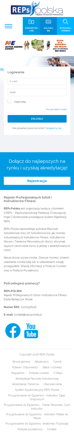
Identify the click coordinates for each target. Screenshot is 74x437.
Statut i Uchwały (52, 367)
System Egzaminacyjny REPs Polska (37, 389)
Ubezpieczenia (52, 384)
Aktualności (42, 361)
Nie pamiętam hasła (56, 109)
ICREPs (8, 212)
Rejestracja (37, 181)
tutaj (28, 261)
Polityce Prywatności (25, 270)
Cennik (57, 361)
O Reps (58, 372)
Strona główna (21, 361)
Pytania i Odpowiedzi (25, 367)
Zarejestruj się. (53, 128)
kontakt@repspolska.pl (28, 314)
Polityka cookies (39, 372)
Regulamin (17, 372)
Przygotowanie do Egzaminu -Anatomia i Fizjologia (37, 423)
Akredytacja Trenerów (25, 384)
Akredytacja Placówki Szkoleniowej (37, 378)
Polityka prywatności (30, 429)
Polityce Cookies (56, 266)
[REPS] (37, 8)
